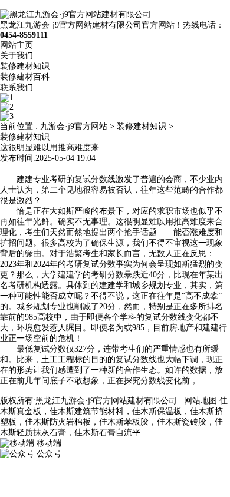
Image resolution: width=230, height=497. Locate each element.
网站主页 (16, 45)
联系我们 (16, 87)
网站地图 (200, 400)
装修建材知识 (25, 66)
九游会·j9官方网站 (73, 126)
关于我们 (16, 55)
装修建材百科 (25, 76)
